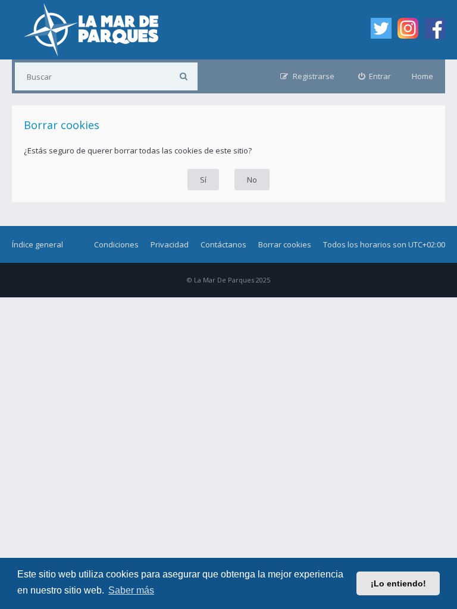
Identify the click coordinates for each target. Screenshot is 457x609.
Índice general (37, 244)
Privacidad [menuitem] (170, 244)
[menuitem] (374, 76)
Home (422, 76)
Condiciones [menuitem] (116, 244)
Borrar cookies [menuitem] (284, 244)
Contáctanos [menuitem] (223, 244)
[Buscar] (184, 76)
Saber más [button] (131, 590)
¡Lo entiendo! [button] (398, 583)
